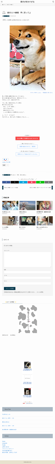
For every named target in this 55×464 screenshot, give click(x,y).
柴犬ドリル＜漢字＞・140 (8, 425)
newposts (4, 443)
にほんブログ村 (6, 162)
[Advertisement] (27, 348)
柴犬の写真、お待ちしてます (9, 452)
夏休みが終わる (5, 422)
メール (5, 275)
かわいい (14, 174)
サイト (5, 281)
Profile (4, 445)
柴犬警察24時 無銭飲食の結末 (9, 429)
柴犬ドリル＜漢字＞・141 (8, 418)
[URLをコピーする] (49, 182)
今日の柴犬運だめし (7, 450)
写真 (18, 174)
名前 (5, 269)
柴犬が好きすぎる (27, 2)
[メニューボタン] (1, 1)
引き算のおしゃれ (6, 414)
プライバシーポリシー (8, 448)
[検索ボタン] (53, 1)
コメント (6, 250)
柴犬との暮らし (23, 174)
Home (3, 441)
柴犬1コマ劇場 (7, 174)
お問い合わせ (5, 446)
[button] (6, 182)
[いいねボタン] (4, 165)
